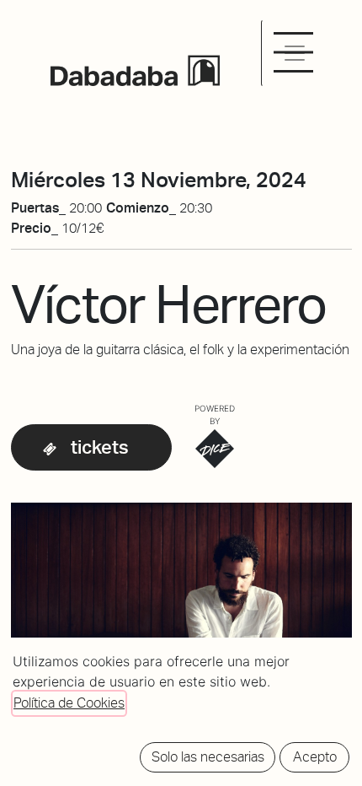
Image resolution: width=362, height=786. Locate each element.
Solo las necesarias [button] (208, 757)
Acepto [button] (315, 757)
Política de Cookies (69, 703)
